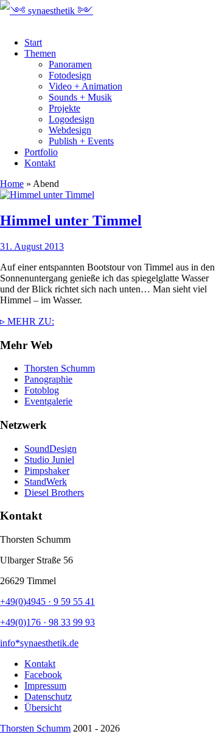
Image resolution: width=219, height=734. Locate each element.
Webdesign (70, 130)
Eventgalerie (48, 401)
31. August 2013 (32, 246)
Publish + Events (81, 141)
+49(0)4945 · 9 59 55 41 (47, 601)
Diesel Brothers (54, 492)
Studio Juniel (49, 459)
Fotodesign (70, 75)
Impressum (45, 685)
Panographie (48, 379)
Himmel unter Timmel (71, 220)
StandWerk (45, 481)
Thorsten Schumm (59, 368)
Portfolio (41, 152)
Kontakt (39, 163)
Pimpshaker (46, 470)
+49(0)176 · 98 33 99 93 (47, 622)
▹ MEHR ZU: (27, 321)
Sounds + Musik (80, 97)
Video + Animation (85, 86)
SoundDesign (50, 448)
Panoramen (70, 64)
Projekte (64, 108)
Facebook (43, 674)
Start (33, 42)
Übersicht (42, 707)
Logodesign (71, 119)
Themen (40, 53)
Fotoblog (41, 390)
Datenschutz (48, 696)
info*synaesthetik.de (39, 643)
